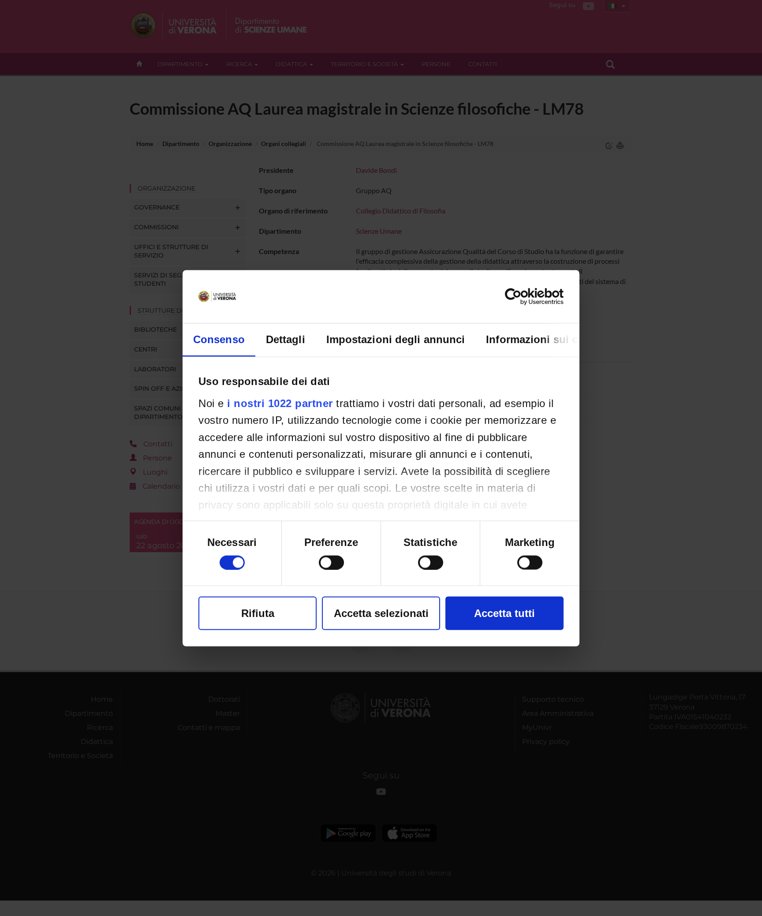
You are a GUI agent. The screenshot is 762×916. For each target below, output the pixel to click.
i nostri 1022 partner (280, 403)
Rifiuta (257, 613)
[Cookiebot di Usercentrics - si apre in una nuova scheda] (525, 296)
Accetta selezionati (381, 613)
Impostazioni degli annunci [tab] (395, 339)
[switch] (331, 562)
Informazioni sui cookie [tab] (545, 339)
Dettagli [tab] (285, 339)
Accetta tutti (504, 613)
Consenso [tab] (219, 339)
